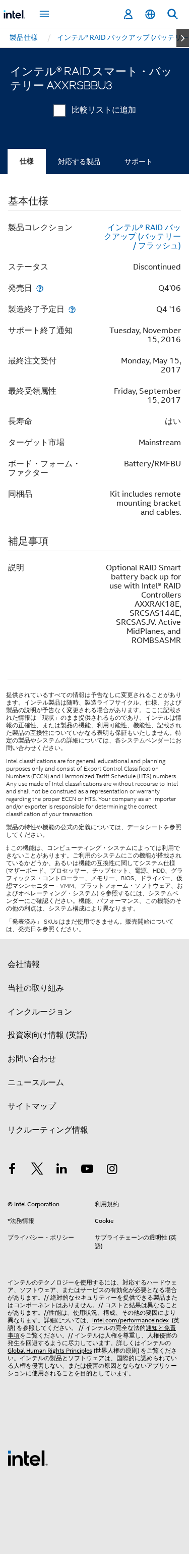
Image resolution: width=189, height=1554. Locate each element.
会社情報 (24, 964)
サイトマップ (32, 1106)
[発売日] (39, 288)
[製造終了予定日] (72, 309)
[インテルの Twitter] (37, 1170)
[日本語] (150, 14)
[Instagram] (111, 1170)
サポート (138, 161)
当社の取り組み (36, 988)
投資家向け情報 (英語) (47, 1035)
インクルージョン (40, 1012)
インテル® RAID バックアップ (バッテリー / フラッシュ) (142, 237)
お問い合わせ (32, 1059)
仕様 (27, 161)
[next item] (182, 38)
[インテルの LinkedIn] (62, 1170)
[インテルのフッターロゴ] (28, 1458)
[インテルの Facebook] (12, 1170)
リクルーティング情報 (48, 1130)
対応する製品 (79, 161)
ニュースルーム (36, 1083)
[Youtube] (87, 1170)
